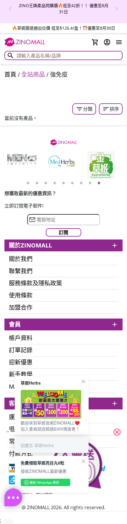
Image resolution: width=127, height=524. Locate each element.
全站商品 (33, 74)
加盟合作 (20, 308)
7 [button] (81, 183)
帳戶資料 (20, 338)
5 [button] (63, 183)
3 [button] (46, 183)
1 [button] (28, 183)
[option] (63, 8)
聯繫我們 (20, 271)
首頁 (10, 74)
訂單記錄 (20, 350)
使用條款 (20, 295)
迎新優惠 (20, 362)
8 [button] (90, 183)
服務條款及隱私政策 (35, 283)
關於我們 (20, 259)
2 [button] (37, 183)
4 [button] (55, 183)
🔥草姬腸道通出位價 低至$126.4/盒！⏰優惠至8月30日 (63, 28)
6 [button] (72, 183)
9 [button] (99, 183)
